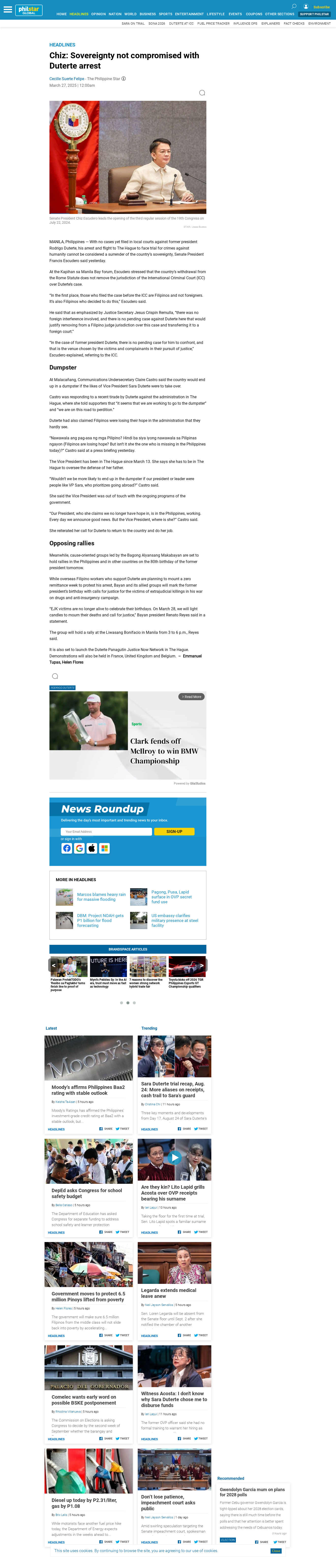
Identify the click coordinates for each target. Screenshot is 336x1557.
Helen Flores (64, 1308)
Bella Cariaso (64, 1205)
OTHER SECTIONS (279, 14)
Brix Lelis (61, 1515)
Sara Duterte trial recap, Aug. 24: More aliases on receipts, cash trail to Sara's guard (173, 1089)
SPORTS (165, 14)
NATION (115, 14)
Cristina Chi (152, 1104)
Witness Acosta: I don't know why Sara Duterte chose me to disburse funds (174, 1399)
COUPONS (254, 14)
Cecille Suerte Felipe (66, 78)
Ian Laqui (151, 1207)
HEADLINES (79, 14)
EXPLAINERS (270, 23)
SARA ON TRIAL (133, 23)
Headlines (62, 45)
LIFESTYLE (216, 14)
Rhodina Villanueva (68, 1411)
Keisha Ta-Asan (66, 1102)
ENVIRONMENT (319, 23)
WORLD (130, 14)
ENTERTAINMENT (189, 14)
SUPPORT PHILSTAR (314, 14)
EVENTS (235, 14)
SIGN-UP (174, 831)
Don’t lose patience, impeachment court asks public (168, 1503)
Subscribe (322, 7)
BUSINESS (148, 14)
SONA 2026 (157, 23)
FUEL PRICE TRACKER (213, 23)
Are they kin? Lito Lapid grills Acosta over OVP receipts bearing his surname (173, 1193)
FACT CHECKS (294, 23)
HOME (62, 14)
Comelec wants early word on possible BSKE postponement (84, 1400)
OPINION (98, 14)
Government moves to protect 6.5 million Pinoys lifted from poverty (88, 1297)
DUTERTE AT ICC (181, 23)
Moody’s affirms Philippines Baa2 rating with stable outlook (88, 1090)
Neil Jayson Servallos (159, 1305)
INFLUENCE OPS (245, 23)
